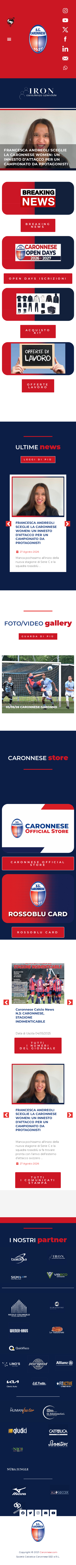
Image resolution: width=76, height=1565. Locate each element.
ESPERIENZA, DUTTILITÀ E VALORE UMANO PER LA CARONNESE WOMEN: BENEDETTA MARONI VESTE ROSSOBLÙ (37, 531)
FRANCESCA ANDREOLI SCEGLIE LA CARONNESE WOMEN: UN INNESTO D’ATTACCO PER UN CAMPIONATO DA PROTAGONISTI (36, 1120)
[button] (9, 39)
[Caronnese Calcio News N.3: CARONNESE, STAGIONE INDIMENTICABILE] (38, 983)
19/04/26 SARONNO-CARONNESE (42, 707)
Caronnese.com (48, 1552)
